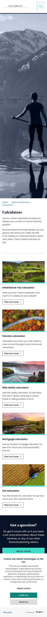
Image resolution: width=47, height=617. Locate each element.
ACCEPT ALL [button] (23, 595)
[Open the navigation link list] (41, 6)
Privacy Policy (7, 612)
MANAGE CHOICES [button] (24, 588)
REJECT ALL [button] (23, 602)
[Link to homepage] (18, 6)
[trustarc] (39, 611)
